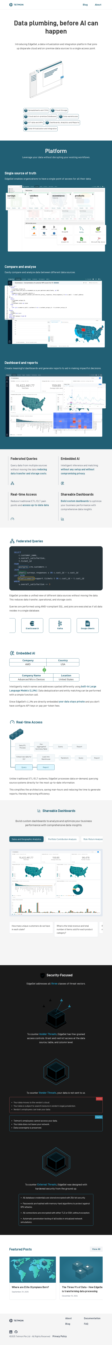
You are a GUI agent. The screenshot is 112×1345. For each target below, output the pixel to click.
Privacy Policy (59, 1336)
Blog (85, 4)
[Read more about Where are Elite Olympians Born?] (32, 1278)
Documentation (92, 1318)
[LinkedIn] (10, 1331)
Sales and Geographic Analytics (26, 839)
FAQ (86, 1323)
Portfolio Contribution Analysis (62, 839)
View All (96, 1249)
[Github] (16, 1331)
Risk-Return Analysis (93, 839)
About (98, 4)
